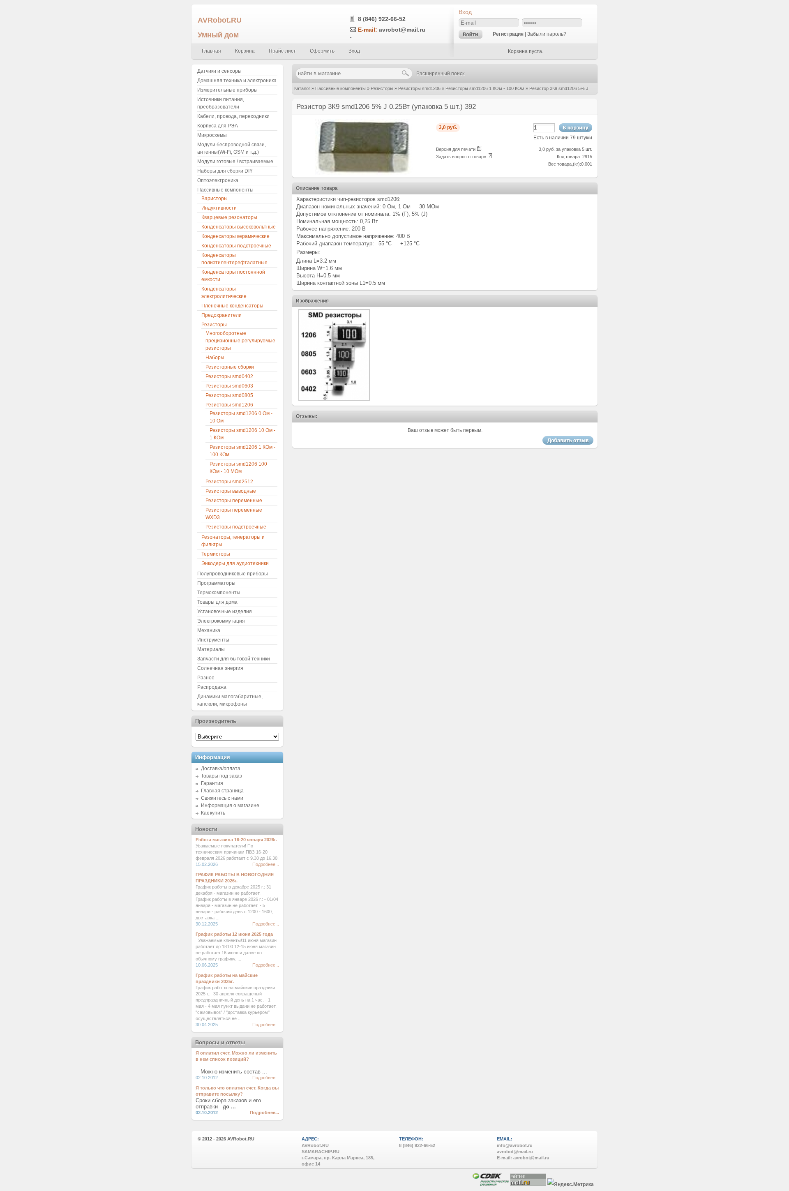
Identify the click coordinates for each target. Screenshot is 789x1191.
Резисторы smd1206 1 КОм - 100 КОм (484, 88)
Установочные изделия (224, 611)
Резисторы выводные (230, 491)
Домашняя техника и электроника (237, 80)
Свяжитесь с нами (222, 798)
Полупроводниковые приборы (232, 574)
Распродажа (211, 687)
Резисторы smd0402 (229, 376)
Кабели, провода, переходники (233, 116)
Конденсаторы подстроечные (236, 246)
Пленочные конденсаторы (232, 306)
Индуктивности (219, 208)
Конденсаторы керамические (235, 236)
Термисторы (215, 554)
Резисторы (382, 88)
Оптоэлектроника (217, 180)
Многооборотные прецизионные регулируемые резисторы (240, 340)
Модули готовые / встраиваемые (235, 161)
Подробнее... (265, 864)
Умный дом (218, 34)
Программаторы (216, 583)
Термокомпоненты (218, 593)
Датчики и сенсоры (219, 71)
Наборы (214, 357)
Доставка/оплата (220, 768)
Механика (208, 630)
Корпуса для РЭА (217, 126)
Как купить (213, 813)
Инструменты (213, 640)
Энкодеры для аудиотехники (235, 563)
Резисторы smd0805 (229, 395)
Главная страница (222, 791)
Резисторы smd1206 (419, 88)
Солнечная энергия (220, 668)
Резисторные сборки (229, 367)
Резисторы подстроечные (235, 527)
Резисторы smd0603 (229, 386)
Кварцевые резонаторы (229, 217)
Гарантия (212, 783)
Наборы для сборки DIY (225, 171)
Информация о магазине (230, 805)
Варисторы (214, 198)
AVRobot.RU (220, 20)
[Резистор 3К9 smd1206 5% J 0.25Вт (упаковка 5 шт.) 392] (364, 174)
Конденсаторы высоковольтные (238, 227)
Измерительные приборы (227, 90)
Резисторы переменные (233, 500)
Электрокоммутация (221, 621)
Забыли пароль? (546, 34)
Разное (206, 678)
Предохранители (221, 315)
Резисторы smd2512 (229, 482)
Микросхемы (212, 135)
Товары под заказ (221, 776)
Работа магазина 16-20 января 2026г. (236, 839)
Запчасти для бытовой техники (233, 659)
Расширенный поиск (440, 73)
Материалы (211, 649)
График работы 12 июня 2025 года (234, 934)
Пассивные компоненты (340, 88)
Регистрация (508, 34)
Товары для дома (217, 602)
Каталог (302, 88)
